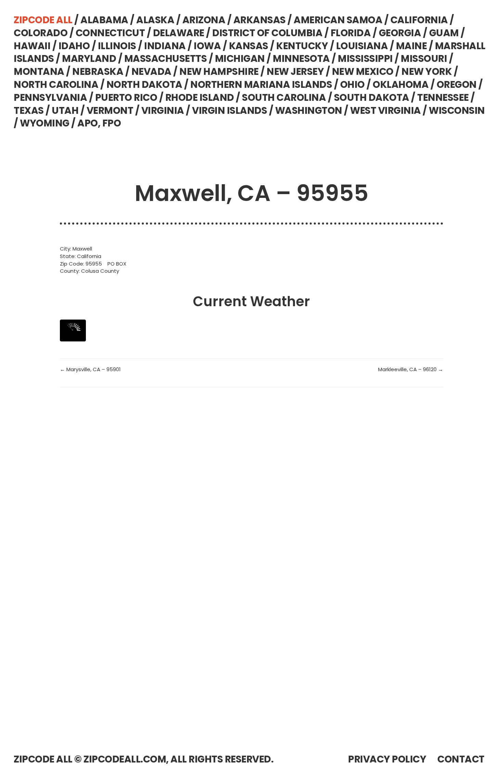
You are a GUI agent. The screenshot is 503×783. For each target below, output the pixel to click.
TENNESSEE (443, 97)
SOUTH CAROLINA (284, 97)
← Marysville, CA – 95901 (90, 369)
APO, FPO (99, 123)
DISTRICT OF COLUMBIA (267, 33)
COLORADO (40, 33)
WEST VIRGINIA (385, 110)
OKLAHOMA (400, 84)
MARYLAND (89, 58)
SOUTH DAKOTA (371, 97)
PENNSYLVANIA (50, 97)
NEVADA (151, 71)
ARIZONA (203, 20)
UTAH (65, 110)
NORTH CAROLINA (56, 84)
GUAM (444, 33)
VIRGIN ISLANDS (229, 110)
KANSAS (248, 46)
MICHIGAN (240, 58)
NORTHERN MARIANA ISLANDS (261, 84)
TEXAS (29, 110)
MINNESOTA (301, 58)
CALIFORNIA (419, 20)
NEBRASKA (97, 71)
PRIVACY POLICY (387, 759)
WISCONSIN (457, 110)
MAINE (411, 46)
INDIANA (165, 46)
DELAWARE (178, 33)
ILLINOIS (117, 46)
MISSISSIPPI (365, 58)
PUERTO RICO (126, 97)
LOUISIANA (362, 46)
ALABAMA (104, 20)
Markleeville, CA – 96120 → (410, 369)
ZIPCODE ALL (43, 20)
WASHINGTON (308, 110)
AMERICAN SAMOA (338, 20)
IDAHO (74, 46)
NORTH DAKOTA (144, 84)
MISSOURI (424, 58)
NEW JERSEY (295, 71)
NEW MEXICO (363, 71)
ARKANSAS (259, 20)
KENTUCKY (302, 46)
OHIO (352, 84)
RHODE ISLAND (199, 97)
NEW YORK (426, 71)
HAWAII (32, 46)
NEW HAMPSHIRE (219, 71)
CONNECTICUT (110, 33)
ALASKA (155, 20)
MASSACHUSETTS (165, 58)
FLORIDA (351, 33)
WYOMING (44, 123)
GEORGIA (400, 33)
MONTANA (39, 71)
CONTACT (461, 759)
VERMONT (110, 110)
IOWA (207, 46)
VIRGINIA (162, 110)
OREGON (457, 84)
